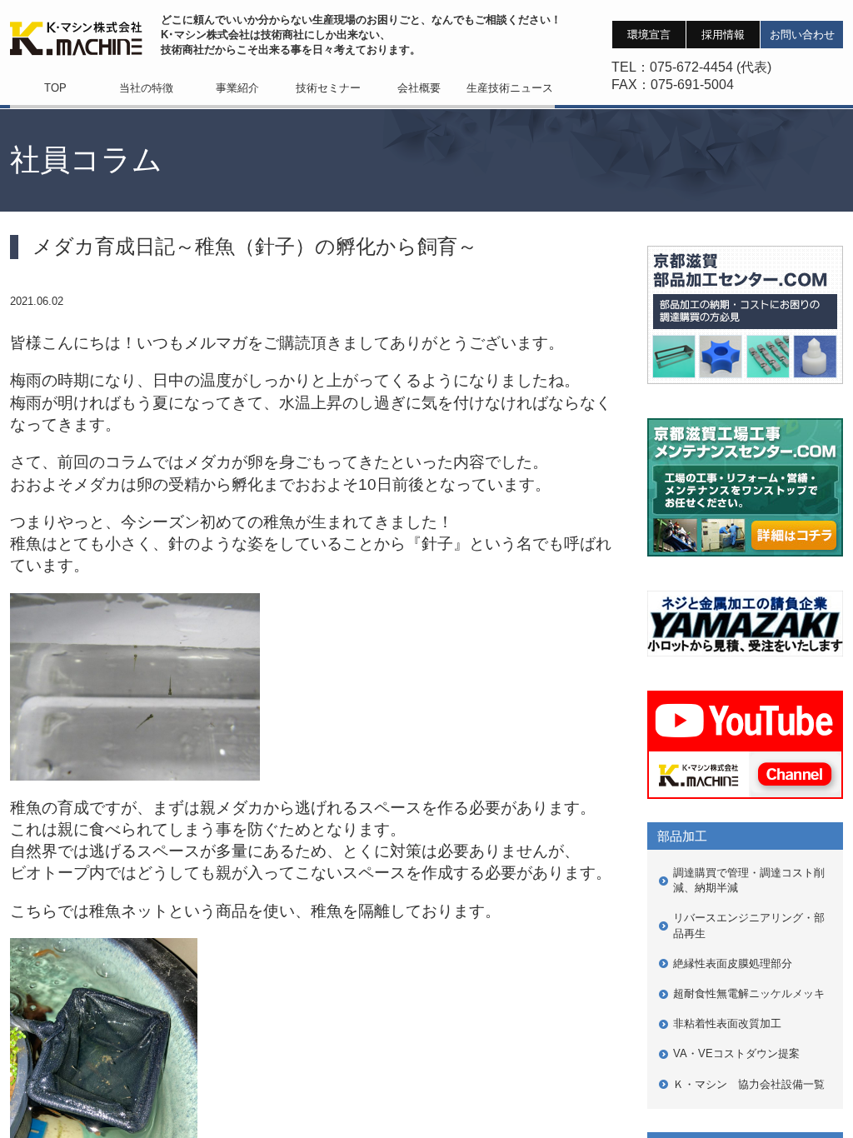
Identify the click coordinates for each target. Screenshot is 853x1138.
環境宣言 (649, 34)
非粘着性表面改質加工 (727, 1023)
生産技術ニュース (509, 88)
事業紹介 (237, 88)
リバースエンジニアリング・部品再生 (749, 925)
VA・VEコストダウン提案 (736, 1053)
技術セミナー (328, 88)
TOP (55, 88)
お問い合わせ (802, 34)
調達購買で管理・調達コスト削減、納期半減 (749, 880)
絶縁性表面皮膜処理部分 (732, 963)
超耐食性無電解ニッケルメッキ (749, 993)
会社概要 (419, 88)
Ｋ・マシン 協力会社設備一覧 (749, 1084)
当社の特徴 (146, 88)
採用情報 (723, 34)
